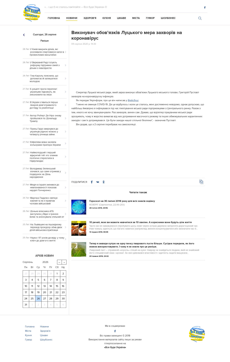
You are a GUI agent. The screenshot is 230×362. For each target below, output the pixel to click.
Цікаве (121, 18)
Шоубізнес (168, 18)
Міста (136, 18)
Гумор (150, 18)
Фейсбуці (133, 100)
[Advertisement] (138, 69)
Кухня (106, 18)
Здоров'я (90, 18)
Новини (71, 18)
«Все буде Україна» (115, 347)
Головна (54, 18)
